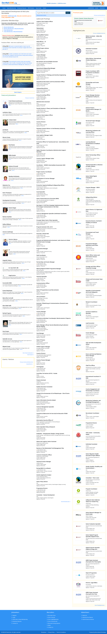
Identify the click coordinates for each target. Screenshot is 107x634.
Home (4, 8)
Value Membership (11, 8)
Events (44, 8)
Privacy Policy (51, 632)
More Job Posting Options (54, 623)
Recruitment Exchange (100, 632)
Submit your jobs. (12, 16)
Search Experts (17, 92)
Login (96, 8)
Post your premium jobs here (99, 15)
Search (68, 12)
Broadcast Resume (21, 8)
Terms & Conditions (61, 632)
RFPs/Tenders (31, 8)
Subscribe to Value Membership (9, 23)
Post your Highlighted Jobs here (99, 33)
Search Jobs (38, 8)
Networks (84, 615)
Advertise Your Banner (87, 617)
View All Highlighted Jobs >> (100, 605)
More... (10, 105)
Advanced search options (41, 15)
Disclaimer (43, 632)
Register (102, 8)
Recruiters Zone (51, 615)
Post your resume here (29, 97)
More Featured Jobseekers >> (28, 353)
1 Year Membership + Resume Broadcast (12, 31)
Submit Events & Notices (88, 619)
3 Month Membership (8, 27)
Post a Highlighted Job (53, 619)
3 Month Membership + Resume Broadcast (13, 28)
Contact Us (15, 623)
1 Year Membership (8, 30)
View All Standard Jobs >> (66, 501)
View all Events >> (29, 364)
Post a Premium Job (52, 621)
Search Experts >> (30, 354)
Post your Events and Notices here (26, 362)
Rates (49, 625)
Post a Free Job (51, 617)
